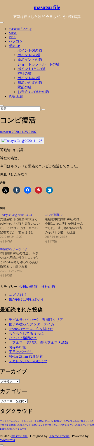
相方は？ (18, 295)
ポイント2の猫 (87, 425)
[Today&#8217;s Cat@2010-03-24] (22, 228)
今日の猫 (26, 287)
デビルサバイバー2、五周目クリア (36, 320)
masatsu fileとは (20, 29)
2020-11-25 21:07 (24, 132)
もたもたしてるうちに (26, 333)
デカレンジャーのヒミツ (28, 361)
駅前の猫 (24, 87)
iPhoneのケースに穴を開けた (31, 329)
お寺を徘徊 (17, 347)
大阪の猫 (8, 425)
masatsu (6, 132)
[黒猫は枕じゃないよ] (22, 262)
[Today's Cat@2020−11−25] (22, 141)
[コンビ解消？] (67, 228)
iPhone (12, 421)
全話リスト (22, 429)
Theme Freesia (59, 436)
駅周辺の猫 (5, 429)
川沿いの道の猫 (29, 82)
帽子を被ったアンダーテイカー (33, 324)
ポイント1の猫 (29, 425)
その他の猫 (77, 421)
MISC (13, 33)
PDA (12, 37)
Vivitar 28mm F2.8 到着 (26, 356)
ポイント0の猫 (28, 55)
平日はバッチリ (21, 352)
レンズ (14, 429)
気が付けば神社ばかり (28, 299)
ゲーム (62, 421)
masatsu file (47, 7)
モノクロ (4, 421)
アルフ (69, 421)
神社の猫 (24, 73)
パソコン (16, 41)
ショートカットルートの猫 (38, 64)
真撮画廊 (16, 96)
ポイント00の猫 (29, 50)
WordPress (45, 421)
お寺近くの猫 (57, 425)
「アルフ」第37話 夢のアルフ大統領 (38, 343)
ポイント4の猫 (28, 78)
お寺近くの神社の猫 (33, 92)
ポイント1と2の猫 (31, 69)
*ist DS (53, 421)
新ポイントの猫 (29, 59)
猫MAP (14, 46)
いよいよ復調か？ (23, 338)
